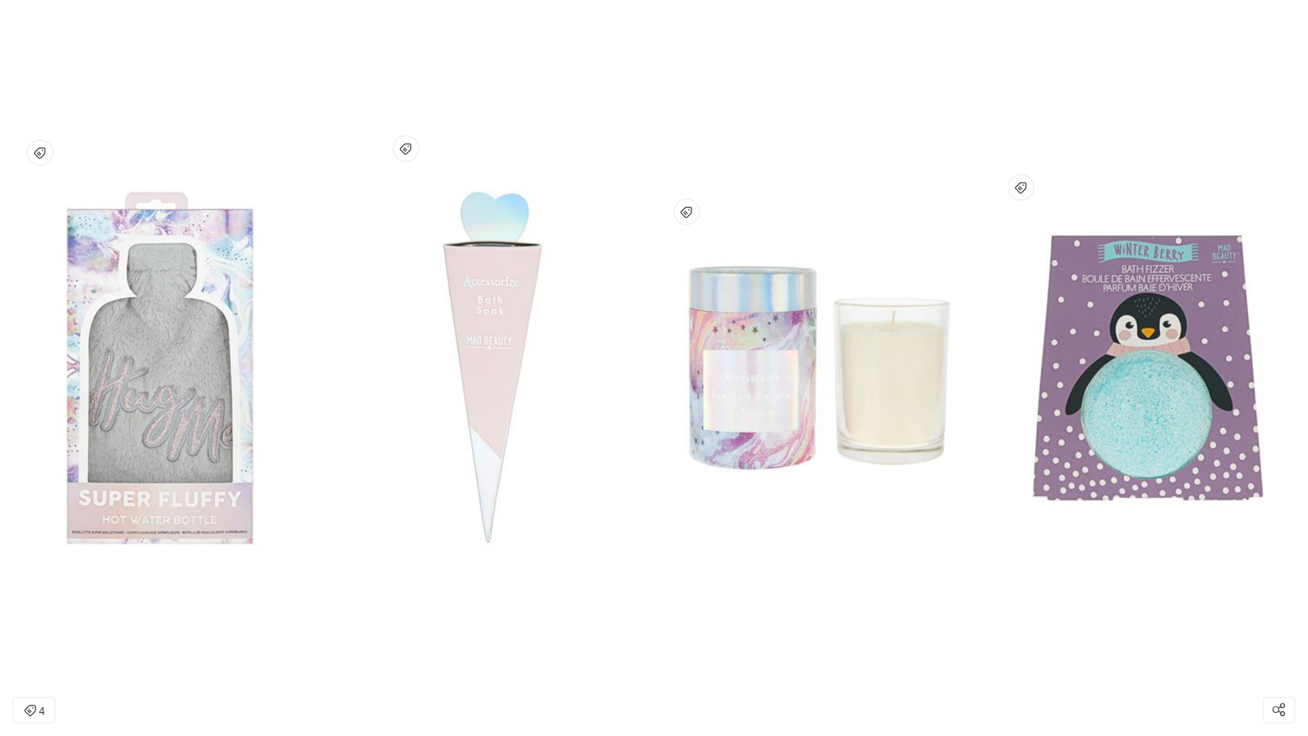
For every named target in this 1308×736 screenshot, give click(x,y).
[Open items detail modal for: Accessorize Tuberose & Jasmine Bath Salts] (406, 148)
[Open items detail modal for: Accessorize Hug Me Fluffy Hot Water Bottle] (40, 152)
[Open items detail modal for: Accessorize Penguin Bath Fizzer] (1021, 187)
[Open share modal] (1279, 710)
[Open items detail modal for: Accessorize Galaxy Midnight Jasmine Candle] (686, 212)
